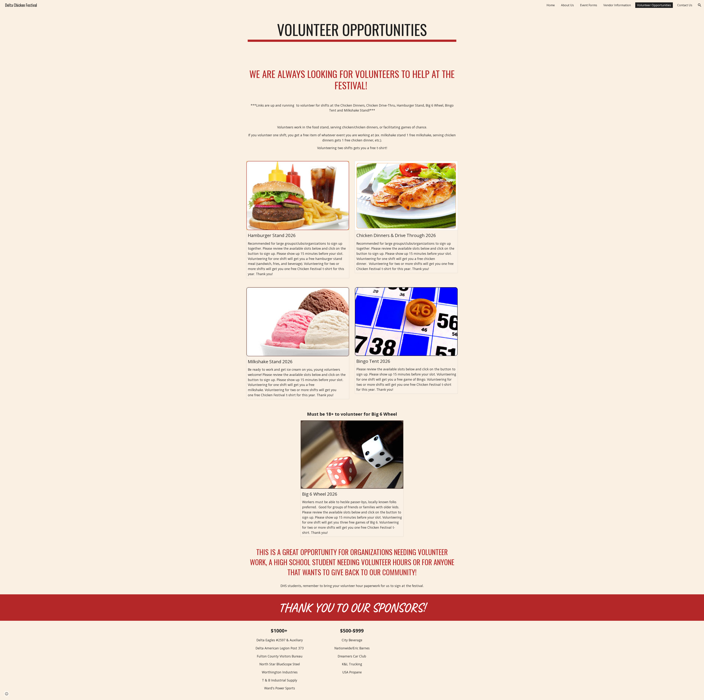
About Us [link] (567, 5)
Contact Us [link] (684, 5)
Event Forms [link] (588, 5)
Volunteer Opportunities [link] (654, 5)
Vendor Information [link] (617, 5)
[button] (699, 5)
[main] (352, 31)
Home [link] (551, 5)
